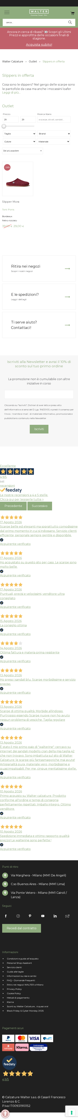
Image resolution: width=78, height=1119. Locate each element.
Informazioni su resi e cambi (21, 976)
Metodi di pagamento (18, 997)
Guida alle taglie (15, 971)
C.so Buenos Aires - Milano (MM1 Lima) (38, 884)
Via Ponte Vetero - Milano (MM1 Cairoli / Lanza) (39, 895)
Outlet (33, 61)
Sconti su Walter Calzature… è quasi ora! (27, 1006)
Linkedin (55, 916)
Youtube (42, 916)
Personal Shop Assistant (19, 963)
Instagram (18, 916)
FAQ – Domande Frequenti (21, 980)
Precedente (13, 506)
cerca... (10, 22)
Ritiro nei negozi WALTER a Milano (25, 984)
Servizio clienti (14, 967)
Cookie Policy (14, 993)
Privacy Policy (14, 989)
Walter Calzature (12, 61)
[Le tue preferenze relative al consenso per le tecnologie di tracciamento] (71, 1112)
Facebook (5, 916)
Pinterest (30, 916)
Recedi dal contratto (21, 928)
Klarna (10, 1002)
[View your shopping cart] (72, 13)
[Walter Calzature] (39, 12)
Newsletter (67, 916)
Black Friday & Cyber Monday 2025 (25, 1010)
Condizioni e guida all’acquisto (22, 958)
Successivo (40, 506)
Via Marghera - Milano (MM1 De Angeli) (38, 875)
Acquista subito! (39, 45)
